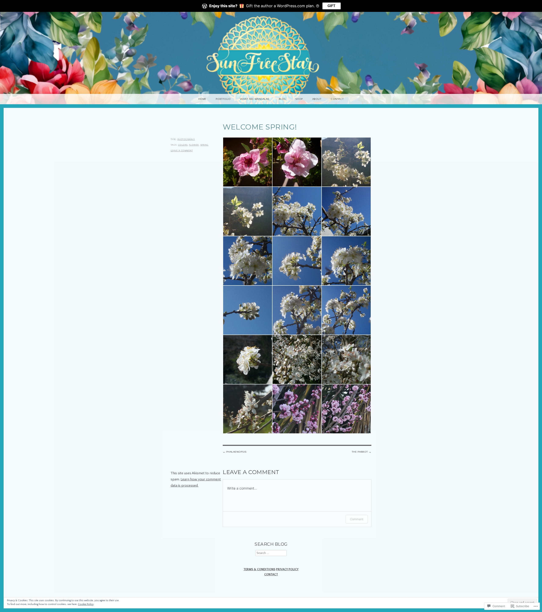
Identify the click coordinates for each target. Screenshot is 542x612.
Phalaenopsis (236, 451)
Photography (186, 139)
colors (183, 145)
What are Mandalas (255, 98)
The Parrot (360, 451)
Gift (332, 6)
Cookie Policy (86, 604)
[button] (247, 162)
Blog (282, 98)
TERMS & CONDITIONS (259, 569)
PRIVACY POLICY (287, 569)
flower (194, 145)
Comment (356, 519)
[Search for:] (271, 553)
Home (202, 98)
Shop (299, 98)
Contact (337, 98)
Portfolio (223, 98)
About (317, 98)
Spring (204, 145)
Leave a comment (182, 150)
